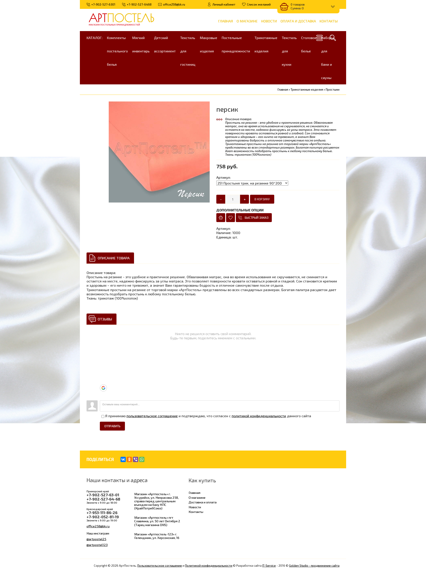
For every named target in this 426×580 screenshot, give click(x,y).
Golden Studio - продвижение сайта (314, 565)
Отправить (112, 426)
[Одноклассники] (129, 459)
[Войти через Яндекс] (103, 381)
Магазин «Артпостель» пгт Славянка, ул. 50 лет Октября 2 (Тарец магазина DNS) (157, 521)
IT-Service (269, 565)
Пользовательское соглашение (159, 565)
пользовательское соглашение (152, 416)
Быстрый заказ (256, 217)
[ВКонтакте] (123, 459)
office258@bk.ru (98, 526)
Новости (195, 507)
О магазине (197, 497)
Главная (194, 493)
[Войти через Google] (103, 387)
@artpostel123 (97, 544)
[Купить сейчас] (220, 217)
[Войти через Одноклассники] (103, 394)
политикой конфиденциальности (259, 416)
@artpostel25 (96, 539)
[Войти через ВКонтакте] (103, 367)
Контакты (196, 512)
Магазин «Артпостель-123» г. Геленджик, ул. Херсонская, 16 (156, 535)
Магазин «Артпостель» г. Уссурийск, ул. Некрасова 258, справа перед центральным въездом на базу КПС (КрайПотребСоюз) (156, 501)
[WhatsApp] (141, 459)
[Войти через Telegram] (103, 361)
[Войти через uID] (103, 354)
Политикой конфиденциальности (208, 565)
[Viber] (135, 459)
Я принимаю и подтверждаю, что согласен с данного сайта (207, 416)
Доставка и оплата (203, 502)
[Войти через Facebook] (103, 374)
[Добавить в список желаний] (230, 217)
